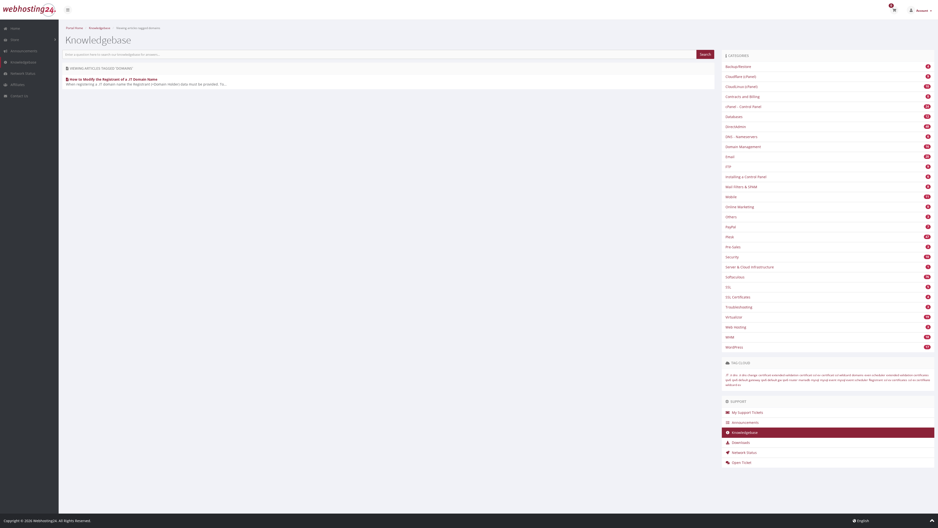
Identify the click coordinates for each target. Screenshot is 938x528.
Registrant (876, 380)
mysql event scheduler (852, 380)
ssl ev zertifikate (919, 380)
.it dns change (748, 375)
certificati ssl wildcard (836, 375)
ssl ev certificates (895, 380)
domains (857, 375)
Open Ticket (740, 462)
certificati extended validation (778, 375)
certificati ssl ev (810, 375)
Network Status (22, 73)
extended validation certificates (907, 375)
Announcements (23, 51)
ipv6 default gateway (746, 380)
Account (922, 11)
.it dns (734, 375)
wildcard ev (733, 385)
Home (14, 28)
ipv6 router (790, 380)
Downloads (740, 442)
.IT (727, 375)
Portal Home (74, 28)
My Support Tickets (746, 412)
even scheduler (874, 375)
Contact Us (18, 96)
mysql (815, 380)
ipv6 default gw (771, 380)
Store (14, 39)
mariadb (804, 380)
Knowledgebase (22, 62)
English (862, 520)
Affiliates (17, 84)
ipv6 (728, 380)
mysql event (828, 380)
